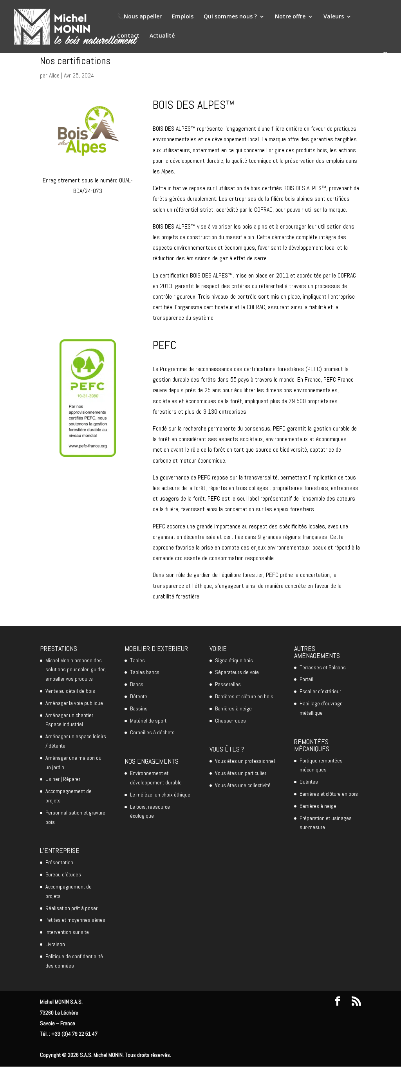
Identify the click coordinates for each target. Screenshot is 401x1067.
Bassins (139, 708)
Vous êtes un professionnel (245, 760)
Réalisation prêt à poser (71, 908)
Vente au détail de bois (70, 690)
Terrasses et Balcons (323, 667)
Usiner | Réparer (62, 778)
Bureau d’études (63, 874)
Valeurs (333, 17)
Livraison (55, 944)
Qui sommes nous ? (230, 17)
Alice (54, 75)
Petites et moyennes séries (75, 919)
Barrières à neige (233, 708)
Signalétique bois (234, 660)
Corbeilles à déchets (152, 732)
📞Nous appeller (139, 17)
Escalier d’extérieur (320, 691)
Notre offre (290, 17)
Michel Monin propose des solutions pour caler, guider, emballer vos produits (75, 670)
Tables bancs (144, 672)
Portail (306, 679)
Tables (137, 660)
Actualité (162, 36)
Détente (138, 696)
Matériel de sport (148, 720)
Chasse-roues (230, 720)
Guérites (309, 781)
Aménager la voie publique (74, 703)
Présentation (59, 862)
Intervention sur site (67, 931)
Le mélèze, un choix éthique (160, 794)
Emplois (182, 17)
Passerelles (228, 684)
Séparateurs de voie (237, 672)
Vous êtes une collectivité (243, 785)
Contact (128, 36)
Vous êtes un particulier (240, 773)
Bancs (136, 684)
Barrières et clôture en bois (244, 696)
